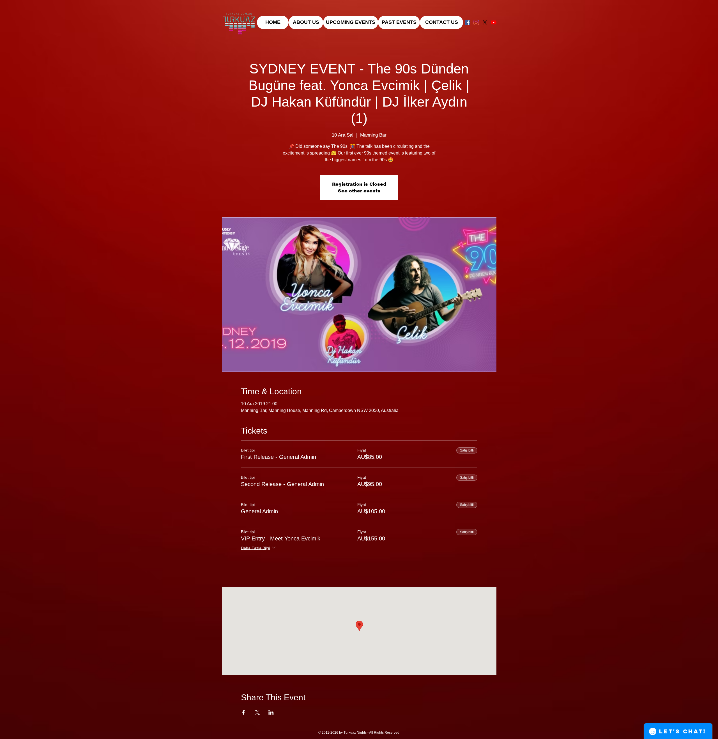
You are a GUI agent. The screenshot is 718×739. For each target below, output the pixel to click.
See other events (359, 190)
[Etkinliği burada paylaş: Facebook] (243, 712)
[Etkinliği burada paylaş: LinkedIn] (271, 712)
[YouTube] (493, 22)
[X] (485, 22)
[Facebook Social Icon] (467, 22)
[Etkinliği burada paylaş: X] (257, 712)
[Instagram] (476, 22)
